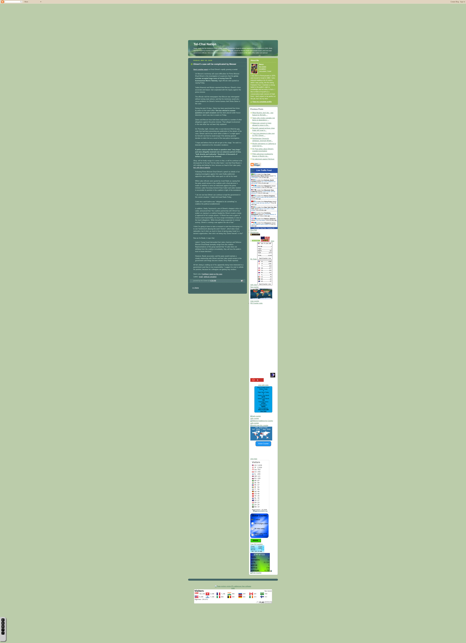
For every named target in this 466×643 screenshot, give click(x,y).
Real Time (263, 228)
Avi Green (262, 67)
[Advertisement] (233, 17)
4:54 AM (213, 281)
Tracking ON (270, 228)
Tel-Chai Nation (205, 44)
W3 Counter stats (256, 303)
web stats (253, 285)
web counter (254, 418)
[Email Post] (242, 281)
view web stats (263, 385)
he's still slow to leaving (201, 167)
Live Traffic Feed (264, 170)
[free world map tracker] (261, 299)
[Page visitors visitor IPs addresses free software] (233, 586)
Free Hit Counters (256, 544)
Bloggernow (254, 232)
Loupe (3, 637)
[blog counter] (259, 425)
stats (233, 588)
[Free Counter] (265, 235)
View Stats (263, 411)
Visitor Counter (263, 444)
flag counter (254, 287)
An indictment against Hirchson (263, 159)
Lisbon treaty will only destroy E (265, 197)
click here (253, 459)
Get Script (256, 228)
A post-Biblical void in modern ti (261, 224)
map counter (254, 301)
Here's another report (200, 69)
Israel (201, 277)
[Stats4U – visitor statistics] (260, 570)
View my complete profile (262, 102)
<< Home (195, 288)
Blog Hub (253, 230)
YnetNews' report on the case (212, 274)
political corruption (210, 277)
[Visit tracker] (261, 440)
